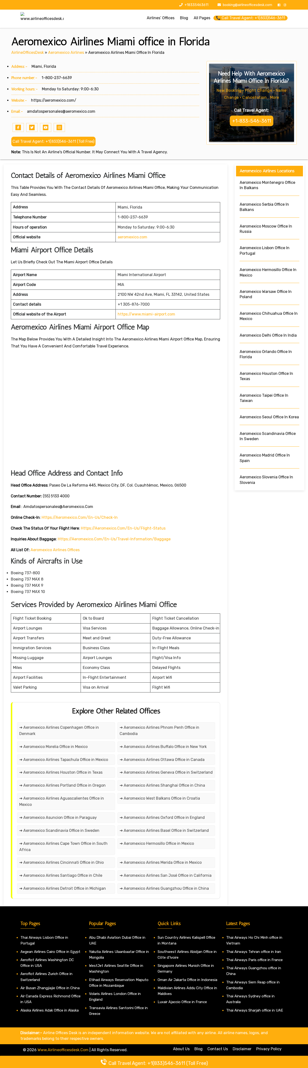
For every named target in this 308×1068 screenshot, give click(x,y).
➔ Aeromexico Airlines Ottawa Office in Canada (162, 759)
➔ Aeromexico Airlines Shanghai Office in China (162, 785)
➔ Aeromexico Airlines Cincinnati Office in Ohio (61, 862)
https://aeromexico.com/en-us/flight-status (123, 528)
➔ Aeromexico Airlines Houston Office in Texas (61, 772)
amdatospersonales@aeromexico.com (61, 111)
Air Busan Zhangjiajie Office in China (50, 988)
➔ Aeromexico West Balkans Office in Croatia (160, 798)
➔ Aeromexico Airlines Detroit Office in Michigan (62, 888)
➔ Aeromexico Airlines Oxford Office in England (162, 817)
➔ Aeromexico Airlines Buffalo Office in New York (163, 746)
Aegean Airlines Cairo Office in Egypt (50, 952)
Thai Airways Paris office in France (254, 960)
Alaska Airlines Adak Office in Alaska (49, 1010)
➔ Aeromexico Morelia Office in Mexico (53, 746)
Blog (198, 1049)
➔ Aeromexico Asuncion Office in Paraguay (58, 817)
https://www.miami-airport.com (146, 314)
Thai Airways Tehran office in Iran (253, 952)
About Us (181, 1049)
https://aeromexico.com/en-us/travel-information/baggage (114, 539)
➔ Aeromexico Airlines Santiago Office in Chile (60, 875)
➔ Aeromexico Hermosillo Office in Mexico (157, 843)
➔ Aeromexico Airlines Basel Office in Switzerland (164, 830)
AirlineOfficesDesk (27, 52)
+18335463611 (196, 5)
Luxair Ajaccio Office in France (182, 1002)
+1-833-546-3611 (251, 121)
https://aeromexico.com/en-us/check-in (80, 517)
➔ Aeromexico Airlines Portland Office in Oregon (62, 785)
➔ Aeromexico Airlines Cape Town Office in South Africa (63, 846)
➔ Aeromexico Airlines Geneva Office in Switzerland (166, 772)
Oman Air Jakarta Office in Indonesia (187, 980)
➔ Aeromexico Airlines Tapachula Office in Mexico (63, 759)
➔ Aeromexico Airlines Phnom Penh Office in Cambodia (159, 730)
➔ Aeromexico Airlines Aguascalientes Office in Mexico (61, 801)
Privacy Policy (269, 1049)
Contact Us (217, 1049)
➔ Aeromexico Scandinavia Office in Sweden (59, 830)
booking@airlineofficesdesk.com (247, 5)
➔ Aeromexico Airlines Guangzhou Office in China (164, 888)
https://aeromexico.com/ (53, 100)
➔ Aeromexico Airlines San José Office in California (166, 875)
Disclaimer (242, 1049)
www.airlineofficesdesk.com (63, 1050)
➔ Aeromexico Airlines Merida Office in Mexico (161, 862)
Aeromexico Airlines (66, 52)
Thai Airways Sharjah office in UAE (254, 1010)
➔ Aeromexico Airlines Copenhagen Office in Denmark (59, 730)
